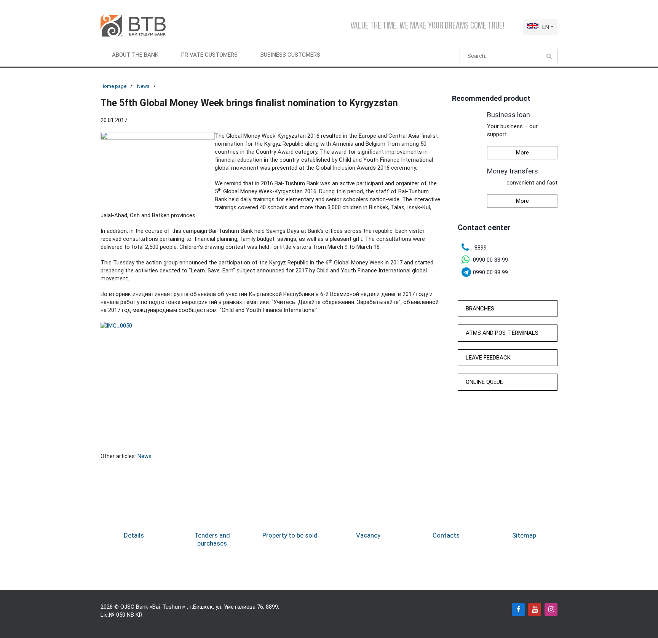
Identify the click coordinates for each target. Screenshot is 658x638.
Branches (480, 308)
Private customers (209, 54)
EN (545, 27)
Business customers (290, 54)
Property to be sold (290, 535)
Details (134, 535)
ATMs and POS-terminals (502, 332)
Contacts (446, 535)
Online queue (484, 382)
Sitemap (524, 535)
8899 (272, 606)
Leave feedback (488, 357)
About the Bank (135, 54)
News (143, 86)
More (522, 152)
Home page (113, 86)
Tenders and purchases (212, 539)
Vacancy (368, 535)
